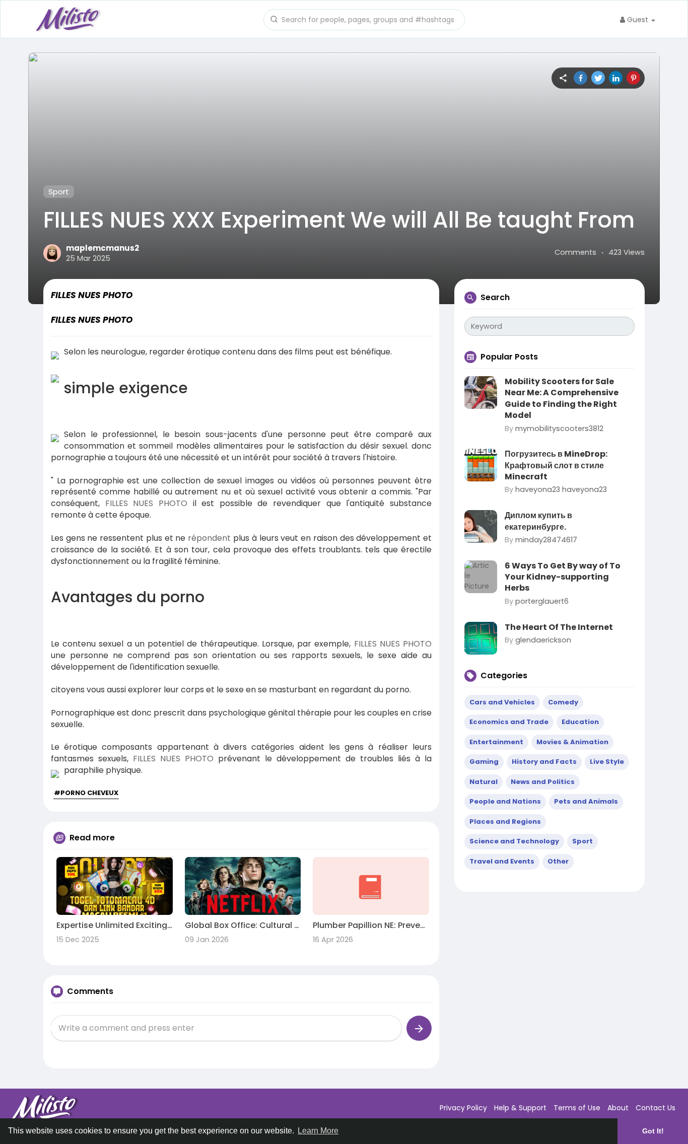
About (618, 1108)
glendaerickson (543, 640)
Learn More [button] (318, 1130)
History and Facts (544, 761)
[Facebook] (580, 78)
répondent (209, 538)
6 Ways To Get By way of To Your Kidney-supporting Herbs (563, 577)
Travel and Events (501, 861)
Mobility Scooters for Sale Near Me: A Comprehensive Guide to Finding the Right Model (561, 398)
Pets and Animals (586, 801)
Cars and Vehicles (502, 702)
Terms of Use (577, 1108)
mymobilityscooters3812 (559, 428)
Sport (58, 191)
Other (558, 861)
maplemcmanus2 (102, 248)
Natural (483, 781)
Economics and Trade (508, 722)
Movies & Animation (572, 742)
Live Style (607, 761)
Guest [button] (637, 20)
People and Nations (505, 801)
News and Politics (543, 781)
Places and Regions (505, 821)
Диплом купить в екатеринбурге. (538, 521)
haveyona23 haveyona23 (561, 489)
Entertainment (496, 742)
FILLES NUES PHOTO (146, 503)
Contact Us (655, 1108)
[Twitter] (598, 78)
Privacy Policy (463, 1108)
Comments (575, 252)
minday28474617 (546, 540)
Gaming (484, 761)
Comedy (563, 702)
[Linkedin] (616, 78)
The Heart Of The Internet (559, 627)
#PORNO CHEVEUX (86, 793)
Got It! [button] (653, 1131)
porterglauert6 (542, 601)
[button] (364, 19)
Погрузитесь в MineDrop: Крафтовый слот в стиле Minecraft (556, 465)
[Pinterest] (633, 78)
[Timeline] (563, 78)
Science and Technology (514, 841)
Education (580, 722)
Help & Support (520, 1108)
